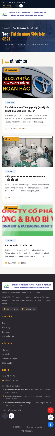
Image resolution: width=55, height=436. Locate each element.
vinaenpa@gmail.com (14, 380)
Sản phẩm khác (8, 336)
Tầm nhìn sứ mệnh (9, 359)
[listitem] (17, 6)
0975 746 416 (10, 2)
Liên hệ (8, 6)
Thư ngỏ (5, 350)
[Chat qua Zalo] (51, 417)
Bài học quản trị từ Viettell (18, 245)
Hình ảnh (10, 102)
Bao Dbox (6, 332)
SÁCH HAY (10, 171)
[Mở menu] (50, 13)
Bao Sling (6, 327)
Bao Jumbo (7, 323)
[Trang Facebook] (51, 425)
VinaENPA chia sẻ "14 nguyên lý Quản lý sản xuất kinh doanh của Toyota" (27, 109)
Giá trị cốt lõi (7, 363)
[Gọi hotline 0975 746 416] (51, 410)
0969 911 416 (22, 2)
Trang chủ (6, 28)
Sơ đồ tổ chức (7, 354)
